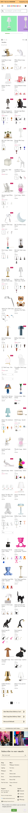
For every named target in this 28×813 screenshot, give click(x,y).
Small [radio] (15, 403)
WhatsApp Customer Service (8, 801)
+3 (21, 350)
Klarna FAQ (12, 779)
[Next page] (19, 703)
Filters (23, 39)
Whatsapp (22, 799)
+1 (8, 321)
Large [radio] (18, 403)
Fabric (2, 773)
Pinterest (22, 796)
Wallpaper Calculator (14, 765)
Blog (11, 785)
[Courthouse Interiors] (14, 6)
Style (2, 372)
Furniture (3, 765)
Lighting (3, 768)
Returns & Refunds (9, 721)
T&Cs (11, 771)
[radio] (4, 68)
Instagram (22, 791)
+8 (8, 123)
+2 (21, 123)
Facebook (22, 794)
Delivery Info (13, 773)
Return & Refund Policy (15, 776)
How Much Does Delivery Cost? (12, 712)
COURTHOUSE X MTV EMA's (7, 728)
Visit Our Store (4, 782)
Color (2, 377)
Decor (2, 776)
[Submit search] (3, 11)
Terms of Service (13, 782)
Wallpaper (3, 771)
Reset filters (4, 42)
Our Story (12, 768)
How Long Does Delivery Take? (12, 716)
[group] (9, 24)
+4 (21, 430)
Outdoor (3, 779)
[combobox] (14, 11)
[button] (2, 40)
